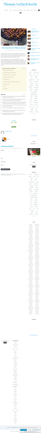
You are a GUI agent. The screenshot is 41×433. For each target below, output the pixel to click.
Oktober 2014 (31, 301)
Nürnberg (36, 96)
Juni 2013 (30, 311)
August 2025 (30, 226)
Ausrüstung (15, 10)
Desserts (36, 178)
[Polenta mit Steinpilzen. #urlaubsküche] (34, 128)
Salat (30, 102)
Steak (30, 106)
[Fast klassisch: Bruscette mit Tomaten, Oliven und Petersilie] (34, 132)
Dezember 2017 (30, 278)
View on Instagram (33, 135)
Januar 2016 (37, 291)
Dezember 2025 (37, 225)
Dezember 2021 (37, 248)
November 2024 (30, 231)
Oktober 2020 (37, 257)
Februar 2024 (37, 236)
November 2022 (30, 245)
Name (2, 158)
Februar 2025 (31, 230)
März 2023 (30, 242)
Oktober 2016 (31, 286)
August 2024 (37, 232)
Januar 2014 (37, 306)
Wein (33, 113)
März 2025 (37, 229)
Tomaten (32, 212)
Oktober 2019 (37, 264)
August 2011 (30, 312)
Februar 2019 (31, 269)
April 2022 (37, 247)
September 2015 (37, 294)
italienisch (30, 87)
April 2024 (37, 235)
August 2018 (30, 273)
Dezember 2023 (37, 237)
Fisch (31, 180)
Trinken (28, 10)
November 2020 (30, 257)
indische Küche (31, 85)
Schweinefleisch (36, 102)
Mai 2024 (30, 235)
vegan (36, 212)
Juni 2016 (30, 289)
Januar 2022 (30, 248)
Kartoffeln (36, 89)
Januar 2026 (30, 225)
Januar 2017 (37, 284)
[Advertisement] (20, 21)
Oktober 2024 (37, 231)
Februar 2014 (31, 306)
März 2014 (37, 305)
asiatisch (30, 72)
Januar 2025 (37, 230)
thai (36, 210)
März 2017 (37, 283)
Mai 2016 (37, 289)
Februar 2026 (37, 224)
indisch (36, 83)
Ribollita (8, 139)
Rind (31, 100)
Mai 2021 (30, 253)
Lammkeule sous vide (34, 42)
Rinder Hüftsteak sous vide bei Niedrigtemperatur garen (34, 59)
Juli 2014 (37, 302)
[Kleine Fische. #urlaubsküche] (29, 128)
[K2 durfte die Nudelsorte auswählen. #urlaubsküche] (34, 123)
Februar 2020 (37, 262)
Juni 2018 (30, 274)
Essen (25, 10)
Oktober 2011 (37, 311)
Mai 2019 (37, 267)
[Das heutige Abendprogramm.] (29, 132)
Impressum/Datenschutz (30, 431)
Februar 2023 (37, 242)
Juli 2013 (37, 310)
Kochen (10, 10)
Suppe (34, 106)
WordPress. (17, 431)
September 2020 (30, 258)
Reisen (32, 10)
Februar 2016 (31, 291)
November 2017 (37, 278)
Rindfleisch (35, 100)
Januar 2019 (37, 269)
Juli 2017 (37, 280)
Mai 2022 (30, 247)
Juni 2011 (37, 312)
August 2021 (37, 251)
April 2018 (30, 275)
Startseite (6, 10)
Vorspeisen (15, 421)
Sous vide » (33, 29)
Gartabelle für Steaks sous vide (34, 52)
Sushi (38, 106)
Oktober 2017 (31, 279)
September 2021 (30, 251)
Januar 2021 (30, 256)
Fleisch (36, 180)
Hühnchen (31, 83)
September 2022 (30, 246)
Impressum (35, 431)
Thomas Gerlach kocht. (20, 4)
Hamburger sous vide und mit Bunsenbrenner (35, 49)
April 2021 (37, 253)
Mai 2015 (37, 296)
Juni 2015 (30, 296)
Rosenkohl (15, 122)
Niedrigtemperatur (33, 195)
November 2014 (37, 300)
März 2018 (37, 275)
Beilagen (30, 176)
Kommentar (3, 150)
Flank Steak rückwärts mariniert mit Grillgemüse (35, 63)
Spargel (36, 104)
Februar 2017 (31, 284)
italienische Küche (36, 87)
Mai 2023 (30, 241)
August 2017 (30, 280)
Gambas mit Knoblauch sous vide (35, 38)
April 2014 (30, 305)
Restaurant (35, 98)
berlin (34, 176)
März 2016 (37, 290)
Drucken (24, 68)
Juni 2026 (30, 224)
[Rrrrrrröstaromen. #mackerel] (38, 128)
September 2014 (37, 301)
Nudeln (31, 96)
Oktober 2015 (31, 294)
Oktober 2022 (37, 245)
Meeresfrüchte (36, 193)
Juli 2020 (30, 259)
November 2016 (37, 285)
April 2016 (30, 290)
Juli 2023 (30, 240)
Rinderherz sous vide (34, 45)
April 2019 (30, 268)
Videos (35, 10)
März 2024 (30, 236)
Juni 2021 (37, 252)
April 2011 (30, 313)
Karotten (31, 89)
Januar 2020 (30, 263)
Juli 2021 (30, 252)
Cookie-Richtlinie (26, 431)
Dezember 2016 (30, 285)
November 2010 (37, 313)
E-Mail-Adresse (3, 161)
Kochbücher (20, 10)
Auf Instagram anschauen (33, 335)
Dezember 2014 (30, 300)
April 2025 (30, 229)
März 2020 (30, 262)
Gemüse (12, 122)
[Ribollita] (4, 139)
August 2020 (37, 258)
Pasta (31, 98)
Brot (38, 176)
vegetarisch (15, 419)
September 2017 (37, 279)
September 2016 (37, 286)
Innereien (37, 85)
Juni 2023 (37, 240)
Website (2, 165)
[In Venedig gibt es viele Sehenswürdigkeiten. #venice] (38, 123)
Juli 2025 (37, 226)
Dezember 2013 (30, 307)
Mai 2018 (37, 274)
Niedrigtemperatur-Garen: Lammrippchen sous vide (35, 31)
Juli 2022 (37, 246)
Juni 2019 (30, 267)
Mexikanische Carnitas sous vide (35, 55)
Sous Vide (31, 104)
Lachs (30, 193)
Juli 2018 (37, 273)
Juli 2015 (37, 295)
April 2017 (30, 283)
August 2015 (30, 295)
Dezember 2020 (37, 256)
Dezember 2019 (37, 263)
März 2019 (37, 268)
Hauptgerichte (36, 81)
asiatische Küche (36, 72)
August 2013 (30, 310)
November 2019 (30, 264)
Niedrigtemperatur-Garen (34, 197)
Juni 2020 (37, 259)
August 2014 (30, 302)
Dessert (31, 178)
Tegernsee (32, 210)
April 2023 (37, 241)
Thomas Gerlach (8, 131)
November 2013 (37, 307)
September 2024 (30, 232)
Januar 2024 (30, 237)
